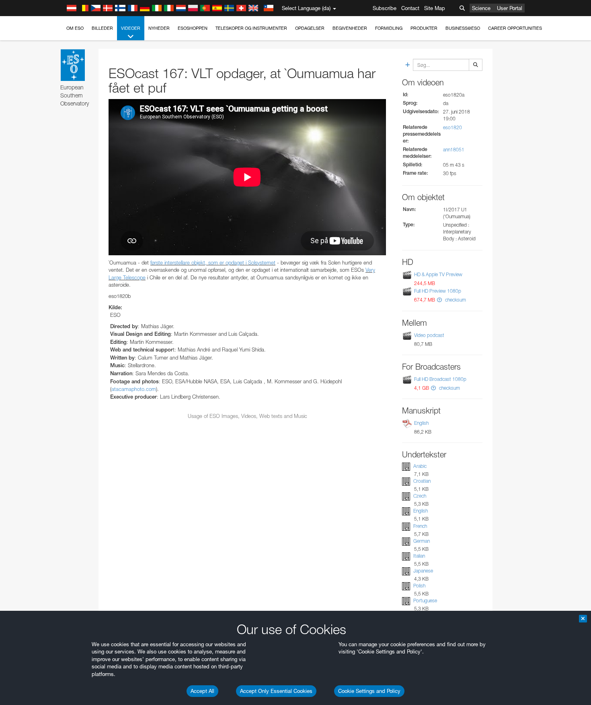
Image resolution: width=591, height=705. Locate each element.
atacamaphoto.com (133, 389)
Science (481, 8)
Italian (419, 556)
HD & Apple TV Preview (438, 274)
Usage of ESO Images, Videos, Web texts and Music (247, 416)
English (421, 423)
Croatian (422, 481)
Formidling (388, 28)
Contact (410, 8)
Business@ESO (462, 28)
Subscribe (384, 8)
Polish (419, 586)
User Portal (509, 8)
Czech (419, 496)
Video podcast (429, 335)
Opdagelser (309, 28)
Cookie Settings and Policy (369, 691)
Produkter (423, 28)
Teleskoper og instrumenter (251, 28)
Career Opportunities (515, 28)
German (421, 541)
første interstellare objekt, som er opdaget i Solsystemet (212, 262)
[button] (439, 300)
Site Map (434, 8)
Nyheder (159, 28)
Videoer (130, 28)
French (420, 526)
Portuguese (425, 600)
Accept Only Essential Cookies (276, 691)
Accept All (202, 691)
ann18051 (453, 150)
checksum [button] (455, 300)
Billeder (102, 28)
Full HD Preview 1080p (437, 291)
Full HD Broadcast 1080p (440, 379)
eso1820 (452, 127)
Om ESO (75, 28)
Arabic (420, 466)
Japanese (423, 571)
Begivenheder (349, 28)
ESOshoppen (192, 28)
